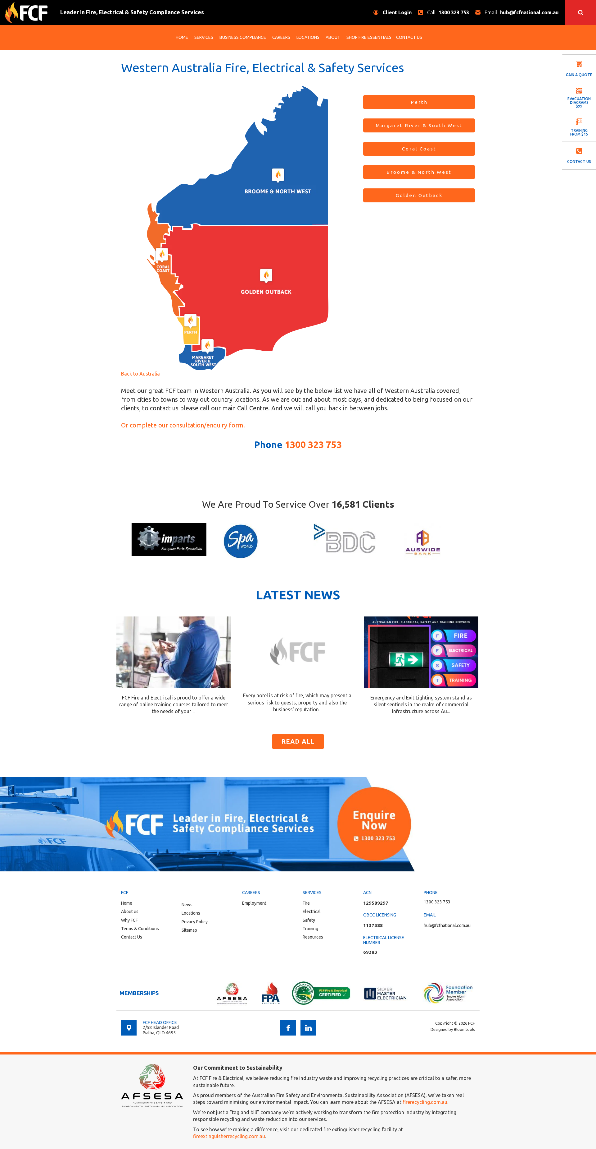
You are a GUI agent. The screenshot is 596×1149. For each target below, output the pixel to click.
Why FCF (129, 920)
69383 (370, 952)
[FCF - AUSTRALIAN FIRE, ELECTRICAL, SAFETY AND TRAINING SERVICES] (26, 12)
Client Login (397, 12)
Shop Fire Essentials (368, 37)
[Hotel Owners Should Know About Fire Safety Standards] (297, 650)
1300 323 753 (448, 12)
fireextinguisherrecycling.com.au (229, 1136)
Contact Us (409, 37)
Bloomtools (464, 1029)
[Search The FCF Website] (580, 12)
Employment (254, 903)
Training (310, 928)
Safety (309, 920)
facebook (288, 1028)
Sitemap (189, 930)
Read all (298, 741)
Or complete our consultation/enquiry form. (183, 425)
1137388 (373, 925)
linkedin (308, 1028)
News (187, 904)
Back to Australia (140, 373)
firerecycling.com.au (425, 1102)
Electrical (312, 911)
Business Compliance (242, 37)
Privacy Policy (195, 921)
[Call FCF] (298, 824)
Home (182, 37)
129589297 (375, 903)
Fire (306, 903)
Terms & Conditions (140, 928)
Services (203, 37)
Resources (313, 936)
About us (129, 911)
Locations (307, 37)
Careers (281, 37)
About (333, 37)
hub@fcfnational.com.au (522, 12)
